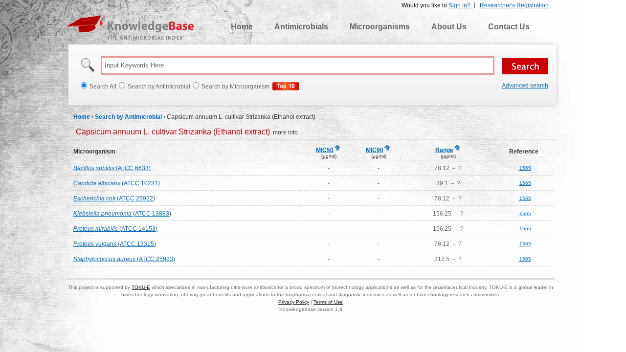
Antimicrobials (301, 26)
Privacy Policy (293, 302)
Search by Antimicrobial (128, 116)
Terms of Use (328, 302)
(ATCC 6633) (112, 168)
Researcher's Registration (514, 5)
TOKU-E (141, 287)
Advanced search (525, 85)
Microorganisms (380, 26)
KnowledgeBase (130, 27)
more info (187, 132)
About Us (449, 26)
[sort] (337, 148)
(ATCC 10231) (116, 183)
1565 (525, 168)
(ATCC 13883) (122, 213)
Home (242, 26)
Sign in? (459, 5)
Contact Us (509, 26)
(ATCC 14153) (115, 228)
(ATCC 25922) (114, 198)
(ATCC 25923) (124, 259)
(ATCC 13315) (114, 244)
